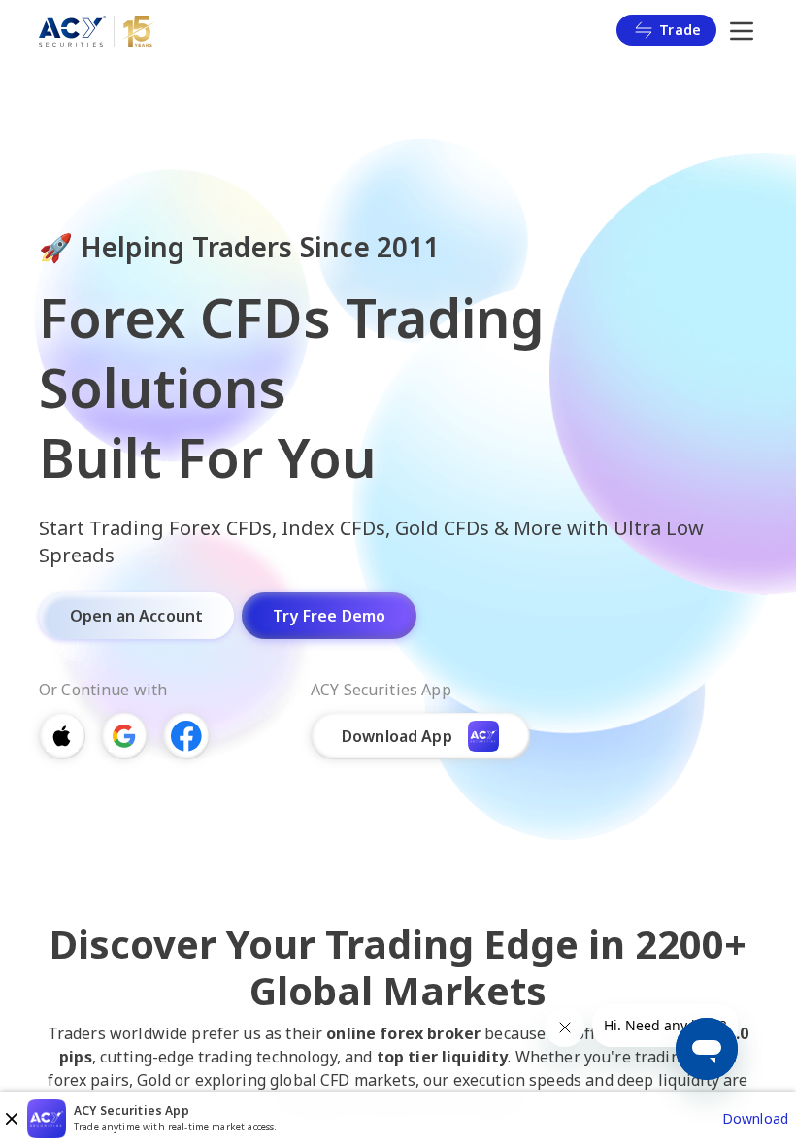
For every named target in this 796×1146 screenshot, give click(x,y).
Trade (680, 29)
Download (755, 1118)
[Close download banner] (11, 1119)
